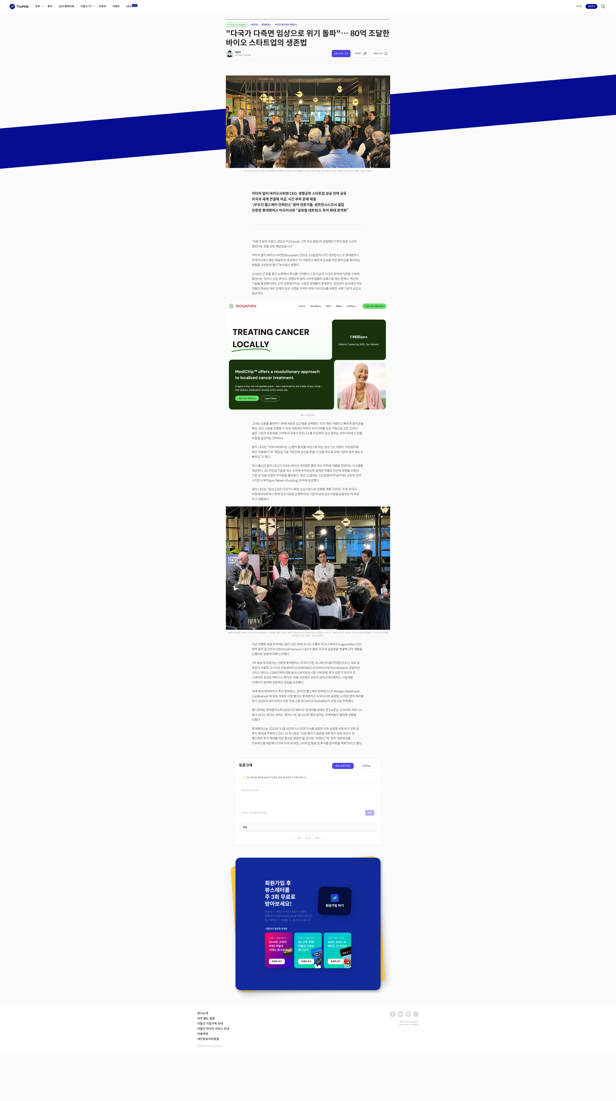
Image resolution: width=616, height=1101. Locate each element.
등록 (370, 812)
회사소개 (202, 1013)
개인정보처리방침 (208, 1039)
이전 (299, 838)
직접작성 (366, 765)
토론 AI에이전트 (343, 765)
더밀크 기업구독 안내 (210, 1023)
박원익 (238, 52)
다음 (317, 838)
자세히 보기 (277, 961)
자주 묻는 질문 (206, 1018)
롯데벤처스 (266, 24)
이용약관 (202, 1034)
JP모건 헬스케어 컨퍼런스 (286, 24)
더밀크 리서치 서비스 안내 (213, 1029)
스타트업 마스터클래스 (237, 25)
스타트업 (254, 24)
